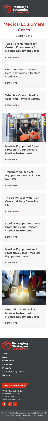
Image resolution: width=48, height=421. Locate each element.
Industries (7, 364)
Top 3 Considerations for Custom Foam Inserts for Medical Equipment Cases (22, 47)
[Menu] (42, 9)
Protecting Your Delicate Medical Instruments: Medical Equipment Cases (22, 313)
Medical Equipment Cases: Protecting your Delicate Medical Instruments (22, 227)
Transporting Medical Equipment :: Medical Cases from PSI (23, 175)
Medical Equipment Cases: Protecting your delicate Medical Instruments (22, 150)
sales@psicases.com (11, 399)
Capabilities (8, 361)
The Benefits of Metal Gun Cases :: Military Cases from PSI (22, 201)
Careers (6, 375)
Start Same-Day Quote (13, 372)
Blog (4, 357)
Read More (12, 57)
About (5, 354)
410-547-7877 (8, 396)
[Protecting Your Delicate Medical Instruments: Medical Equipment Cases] (24, 288)
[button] (4, 404)
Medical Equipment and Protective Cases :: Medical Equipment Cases (22, 253)
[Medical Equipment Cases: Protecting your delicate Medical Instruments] (24, 127)
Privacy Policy (28, 415)
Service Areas (16, 415)
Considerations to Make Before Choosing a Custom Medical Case (22, 73)
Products (6, 368)
